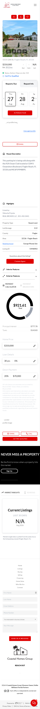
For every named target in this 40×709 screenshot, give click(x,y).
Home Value (20, 581)
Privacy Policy (7, 706)
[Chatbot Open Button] (34, 703)
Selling (20, 575)
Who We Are (20, 584)
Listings (20, 569)
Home (20, 565)
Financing (20, 578)
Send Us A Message (20, 638)
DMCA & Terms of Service (22, 706)
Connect (20, 587)
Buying (20, 572)
